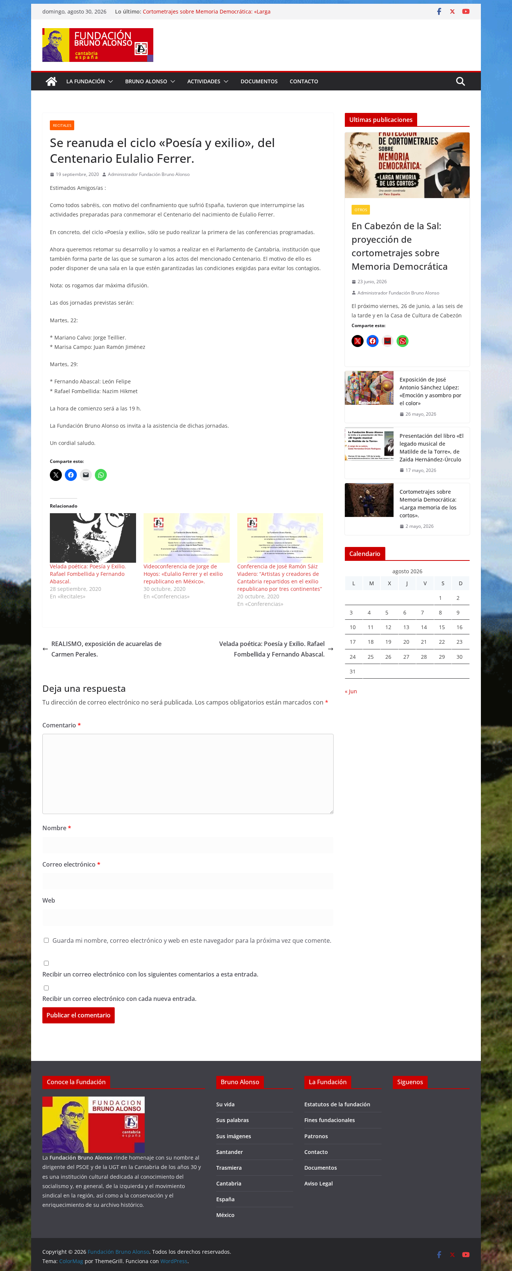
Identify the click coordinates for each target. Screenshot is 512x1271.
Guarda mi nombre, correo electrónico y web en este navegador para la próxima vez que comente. (191, 940)
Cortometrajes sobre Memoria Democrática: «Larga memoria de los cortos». (428, 503)
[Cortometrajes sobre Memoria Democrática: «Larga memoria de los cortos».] (369, 509)
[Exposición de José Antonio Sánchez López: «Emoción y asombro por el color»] (369, 397)
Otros (361, 209)
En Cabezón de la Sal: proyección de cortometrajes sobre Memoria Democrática (400, 245)
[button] (109, 81)
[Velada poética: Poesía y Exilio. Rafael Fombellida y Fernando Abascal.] (93, 537)
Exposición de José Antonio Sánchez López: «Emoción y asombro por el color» (430, 391)
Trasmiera (229, 1167)
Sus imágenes (233, 1136)
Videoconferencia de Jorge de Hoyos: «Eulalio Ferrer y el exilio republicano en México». (183, 574)
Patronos (316, 1136)
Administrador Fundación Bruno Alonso (149, 174)
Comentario (61, 725)
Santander (229, 1151)
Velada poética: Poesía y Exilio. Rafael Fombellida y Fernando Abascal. (88, 574)
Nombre (56, 828)
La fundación (85, 81)
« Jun (351, 691)
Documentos (259, 81)
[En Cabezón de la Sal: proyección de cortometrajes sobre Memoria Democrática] (407, 165)
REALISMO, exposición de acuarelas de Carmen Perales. (106, 649)
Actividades (203, 81)
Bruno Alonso (146, 81)
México (225, 1214)
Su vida (225, 1104)
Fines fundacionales (329, 1120)
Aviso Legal (318, 1183)
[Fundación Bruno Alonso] (51, 81)
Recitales (62, 125)
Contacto (304, 81)
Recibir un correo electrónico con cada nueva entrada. (119, 999)
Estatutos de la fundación (337, 1104)
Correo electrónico (71, 864)
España (225, 1199)
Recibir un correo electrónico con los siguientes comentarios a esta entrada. (150, 974)
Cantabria (228, 1183)
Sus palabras (232, 1120)
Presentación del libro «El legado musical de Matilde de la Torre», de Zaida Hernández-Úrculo (432, 447)
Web (48, 900)
